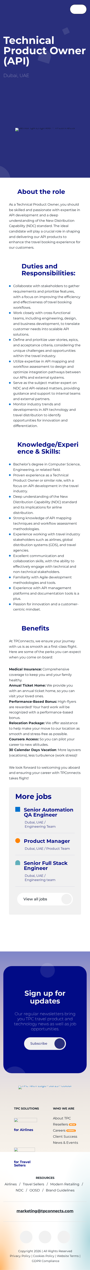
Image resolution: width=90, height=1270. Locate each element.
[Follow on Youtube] (64, 1237)
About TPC (62, 1118)
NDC (19, 1190)
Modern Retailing (64, 1184)
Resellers (60, 1124)
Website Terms (68, 1256)
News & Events (65, 1143)
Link (49, 818)
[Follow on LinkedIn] (26, 1237)
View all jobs (35, 899)
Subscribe (38, 1043)
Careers (59, 1130)
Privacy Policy (20, 1256)
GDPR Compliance (45, 1261)
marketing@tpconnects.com (45, 1211)
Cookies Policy (43, 1256)
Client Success (65, 1137)
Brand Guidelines (60, 1190)
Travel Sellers (33, 1184)
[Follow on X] (45, 1237)
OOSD (35, 1190)
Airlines (11, 1184)
